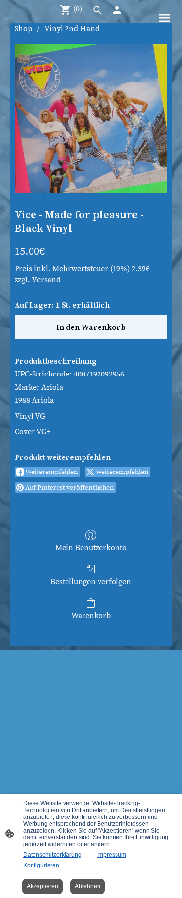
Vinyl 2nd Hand (71, 28)
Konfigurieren (41, 865)
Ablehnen (87, 886)
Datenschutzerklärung (52, 854)
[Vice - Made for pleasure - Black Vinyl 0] (91, 118)
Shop (23, 28)
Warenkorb (91, 615)
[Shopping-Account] (117, 10)
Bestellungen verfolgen (90, 582)
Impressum (111, 854)
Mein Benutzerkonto (91, 548)
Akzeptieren (42, 886)
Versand (46, 280)
